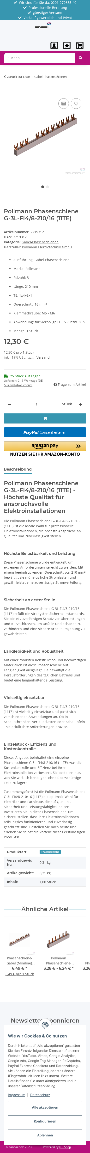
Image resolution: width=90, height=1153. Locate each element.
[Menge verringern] (9, 404)
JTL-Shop (65, 1147)
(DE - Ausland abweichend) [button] (24, 383)
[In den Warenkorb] (8, 91)
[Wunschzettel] (66, 45)
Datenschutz (40, 1095)
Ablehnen (45, 1135)
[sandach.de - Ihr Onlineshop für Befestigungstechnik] (43, 24)
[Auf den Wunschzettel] (76, 103)
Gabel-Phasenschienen (40, 242)
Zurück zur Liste (18, 76)
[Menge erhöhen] (80, 404)
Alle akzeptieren (45, 1107)
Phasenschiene (50, 851)
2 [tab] (47, 186)
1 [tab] (42, 186)
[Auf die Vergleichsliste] (63, 103)
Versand (43, 357)
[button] (54, 45)
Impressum (16, 1095)
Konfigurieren (45, 1121)
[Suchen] (80, 58)
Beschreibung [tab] (18, 469)
